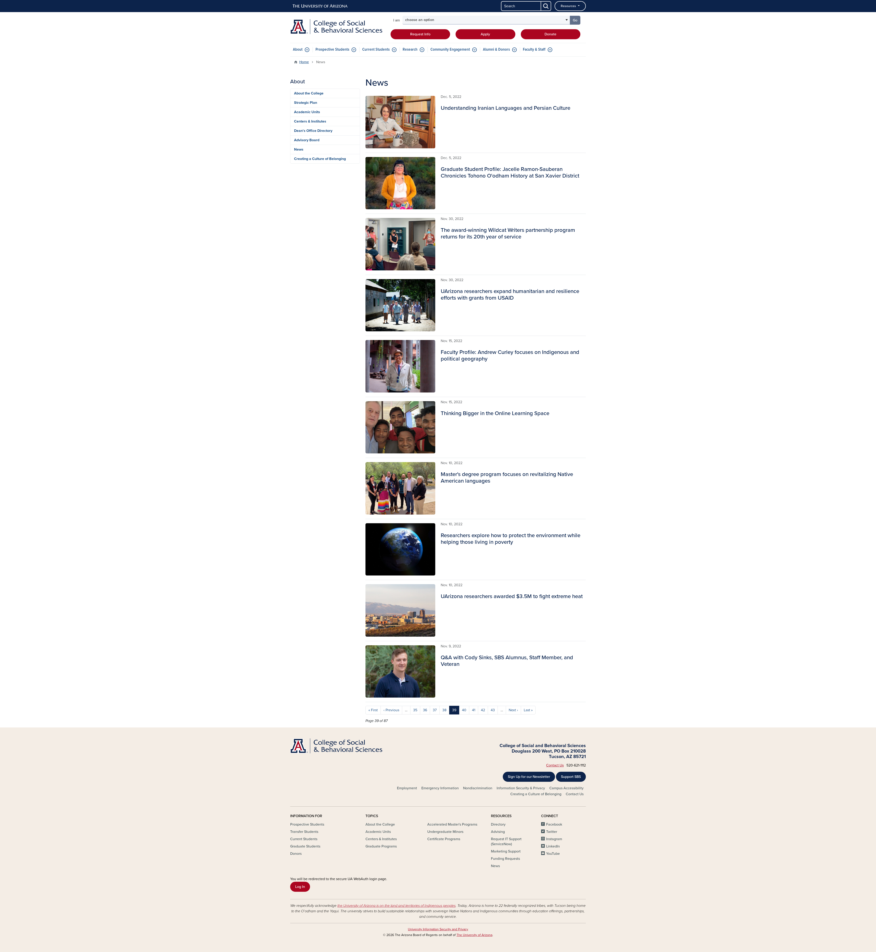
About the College (308, 93)
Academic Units (307, 112)
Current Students (376, 49)
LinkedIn (553, 846)
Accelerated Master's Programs (452, 824)
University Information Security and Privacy (438, 929)
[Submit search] (546, 6)
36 (425, 710)
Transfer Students (304, 831)
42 (483, 710)
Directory (498, 824)
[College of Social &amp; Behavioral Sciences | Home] (337, 26)
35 (415, 710)
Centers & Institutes (310, 121)
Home (304, 62)
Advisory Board (306, 140)
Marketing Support (506, 851)
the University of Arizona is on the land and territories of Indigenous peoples (396, 905)
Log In (300, 886)
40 (464, 710)
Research (410, 49)
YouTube (553, 853)
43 (493, 710)
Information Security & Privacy (521, 788)
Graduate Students (305, 846)
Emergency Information (440, 788)
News (298, 149)
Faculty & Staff (534, 49)
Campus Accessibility (566, 788)
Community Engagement (450, 49)
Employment (407, 788)
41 (473, 710)
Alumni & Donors (496, 49)
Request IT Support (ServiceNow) (506, 841)
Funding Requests (505, 858)
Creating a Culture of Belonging (320, 159)
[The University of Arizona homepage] (320, 6)
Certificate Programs (443, 839)
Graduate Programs (381, 846)
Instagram (554, 839)
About (297, 49)
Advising (498, 831)
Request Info (420, 34)
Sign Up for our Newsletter (529, 776)
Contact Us (555, 765)
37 (435, 710)
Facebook (554, 824)
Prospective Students (332, 49)
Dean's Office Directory (313, 130)
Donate (550, 34)
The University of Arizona (474, 935)
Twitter (551, 831)
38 (444, 710)
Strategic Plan (305, 102)
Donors (296, 853)
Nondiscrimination (477, 788)
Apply (485, 34)
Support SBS (571, 776)
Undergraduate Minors (445, 831)
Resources (569, 6)
